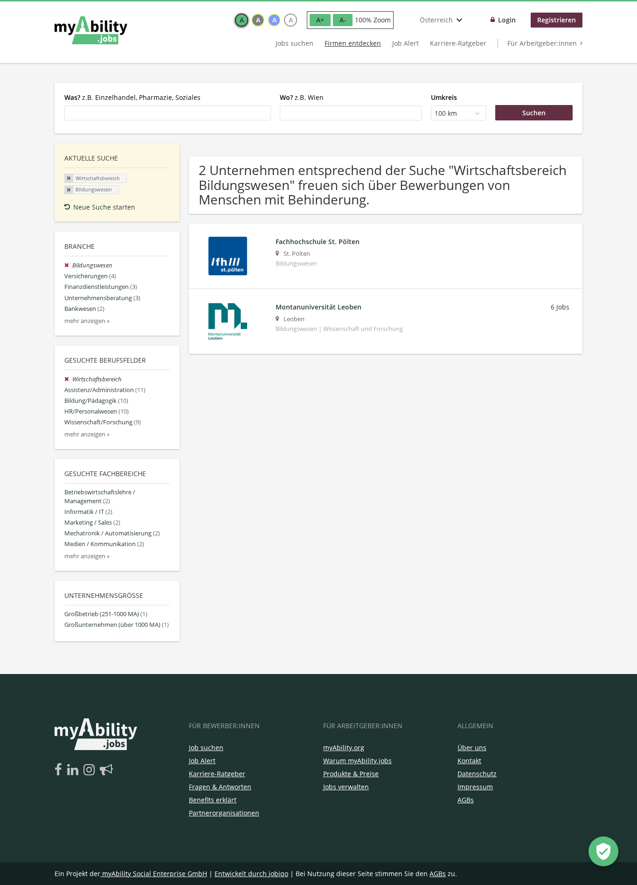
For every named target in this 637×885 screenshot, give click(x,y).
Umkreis (444, 97)
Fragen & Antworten (220, 786)
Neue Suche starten (104, 207)
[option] (241, 20)
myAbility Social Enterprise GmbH (154, 873)
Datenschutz (477, 773)
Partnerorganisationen (224, 812)
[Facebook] (60, 770)
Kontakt (469, 760)
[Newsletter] (106, 770)
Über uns (471, 747)
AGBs (465, 799)
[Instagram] (90, 770)
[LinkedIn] (74, 770)
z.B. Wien (302, 97)
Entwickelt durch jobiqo (251, 873)
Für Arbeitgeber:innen (542, 43)
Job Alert (405, 43)
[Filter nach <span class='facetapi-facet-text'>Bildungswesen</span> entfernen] (69, 190)
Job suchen (206, 747)
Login (507, 19)
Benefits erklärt (212, 799)
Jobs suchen (294, 43)
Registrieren (556, 19)
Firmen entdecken (353, 43)
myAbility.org (343, 747)
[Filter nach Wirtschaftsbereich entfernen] (68, 379)
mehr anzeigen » (87, 321)
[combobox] (167, 112)
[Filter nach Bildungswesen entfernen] (68, 265)
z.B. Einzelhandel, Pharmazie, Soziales (132, 97)
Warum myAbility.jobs (357, 760)
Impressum (475, 786)
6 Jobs (560, 306)
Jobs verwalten (346, 786)
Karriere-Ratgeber (458, 43)
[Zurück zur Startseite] (91, 30)
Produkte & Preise (351, 773)
